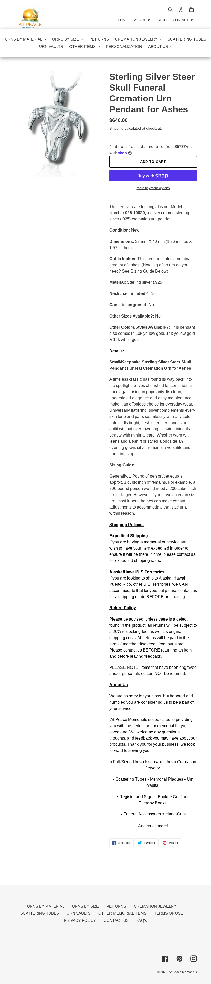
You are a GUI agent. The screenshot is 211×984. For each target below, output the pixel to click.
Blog (162, 20)
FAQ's (141, 920)
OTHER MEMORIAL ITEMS (122, 913)
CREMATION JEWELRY (155, 906)
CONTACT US (116, 920)
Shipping (116, 128)
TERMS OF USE (168, 913)
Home (123, 20)
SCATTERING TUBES (39, 913)
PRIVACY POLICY (80, 920)
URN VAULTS (79, 913)
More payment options (153, 188)
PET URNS (116, 906)
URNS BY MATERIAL (45, 906)
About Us (142, 20)
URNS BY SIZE (85, 906)
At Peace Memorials (183, 972)
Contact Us (183, 20)
